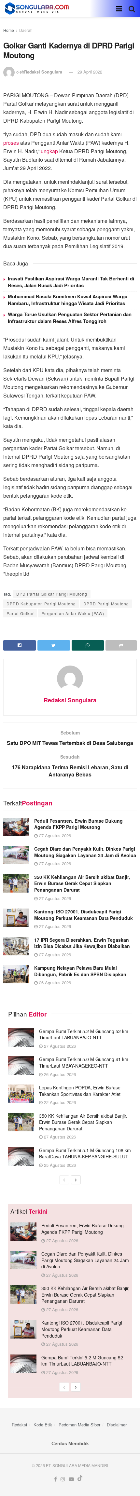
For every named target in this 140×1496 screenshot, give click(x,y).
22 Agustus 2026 (59, 1102)
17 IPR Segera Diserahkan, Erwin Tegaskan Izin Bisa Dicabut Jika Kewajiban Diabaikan (82, 943)
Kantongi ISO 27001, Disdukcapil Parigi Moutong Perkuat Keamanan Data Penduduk (83, 914)
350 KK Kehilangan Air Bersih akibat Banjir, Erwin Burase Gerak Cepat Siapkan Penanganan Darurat (82, 883)
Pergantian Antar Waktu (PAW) (72, 613)
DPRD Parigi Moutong (106, 603)
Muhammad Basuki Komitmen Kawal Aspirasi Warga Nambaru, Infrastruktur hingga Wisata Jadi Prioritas (67, 300)
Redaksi (19, 1425)
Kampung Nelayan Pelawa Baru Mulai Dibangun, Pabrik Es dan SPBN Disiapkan (80, 970)
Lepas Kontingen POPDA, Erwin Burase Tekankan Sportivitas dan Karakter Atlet (79, 1090)
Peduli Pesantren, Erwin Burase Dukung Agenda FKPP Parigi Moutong (78, 823)
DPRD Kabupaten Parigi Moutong (41, 603)
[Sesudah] (76, 1179)
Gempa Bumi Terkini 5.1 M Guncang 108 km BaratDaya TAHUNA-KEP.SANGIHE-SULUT (85, 1153)
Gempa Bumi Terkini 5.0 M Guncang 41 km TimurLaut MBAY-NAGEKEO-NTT (83, 1062)
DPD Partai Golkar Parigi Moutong (51, 594)
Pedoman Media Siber (79, 1425)
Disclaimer (117, 1425)
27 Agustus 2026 (54, 835)
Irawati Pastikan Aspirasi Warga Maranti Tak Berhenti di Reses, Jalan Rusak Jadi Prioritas (71, 282)
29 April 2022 (89, 72)
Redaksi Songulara (43, 72)
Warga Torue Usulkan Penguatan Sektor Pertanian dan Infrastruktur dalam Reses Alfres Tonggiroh (70, 318)
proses (11, 142)
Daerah (26, 30)
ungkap (49, 151)
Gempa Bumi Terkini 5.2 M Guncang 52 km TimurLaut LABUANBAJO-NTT (83, 1034)
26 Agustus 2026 (54, 982)
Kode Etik (43, 1425)
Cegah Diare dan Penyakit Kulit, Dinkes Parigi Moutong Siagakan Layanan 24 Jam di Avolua (85, 851)
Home (8, 30)
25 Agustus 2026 (59, 1165)
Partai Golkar (20, 613)
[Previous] (64, 1179)
